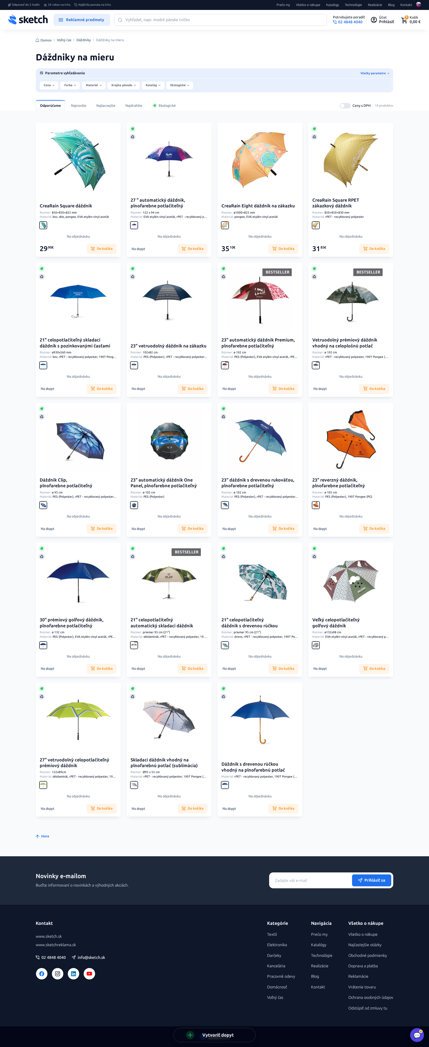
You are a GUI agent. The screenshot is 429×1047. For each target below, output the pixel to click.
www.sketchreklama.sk (56, 944)
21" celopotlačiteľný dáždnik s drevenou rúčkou (249, 622)
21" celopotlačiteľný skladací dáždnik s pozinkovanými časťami (75, 342)
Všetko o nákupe (308, 5)
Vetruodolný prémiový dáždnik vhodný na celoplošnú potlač (344, 342)
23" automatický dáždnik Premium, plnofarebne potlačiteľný (258, 342)
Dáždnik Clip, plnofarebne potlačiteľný (66, 482)
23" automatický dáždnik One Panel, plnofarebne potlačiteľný (164, 482)
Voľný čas (64, 40)
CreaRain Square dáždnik (66, 206)
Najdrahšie (133, 106)
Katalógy (332, 5)
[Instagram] (58, 974)
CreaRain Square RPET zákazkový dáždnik (335, 203)
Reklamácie (358, 976)
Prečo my (283, 5)
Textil (272, 934)
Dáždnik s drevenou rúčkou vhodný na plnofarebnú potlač (253, 767)
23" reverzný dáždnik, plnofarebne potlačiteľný (338, 482)
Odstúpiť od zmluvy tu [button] (367, 1008)
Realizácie (375, 5)
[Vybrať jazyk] (418, 5)
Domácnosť (277, 987)
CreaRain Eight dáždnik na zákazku (258, 206)
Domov (46, 40)
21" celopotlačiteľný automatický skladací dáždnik (162, 622)
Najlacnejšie (105, 106)
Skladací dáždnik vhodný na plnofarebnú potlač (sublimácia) (164, 762)
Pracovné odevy (281, 976)
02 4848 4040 (53, 957)
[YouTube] (89, 974)
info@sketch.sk (91, 957)
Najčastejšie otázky (365, 944)
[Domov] (28, 20)
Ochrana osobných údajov (370, 997)
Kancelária (276, 966)
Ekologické (167, 106)
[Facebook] (42, 974)
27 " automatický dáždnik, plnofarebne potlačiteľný (158, 203)
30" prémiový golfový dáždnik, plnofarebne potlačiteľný (71, 622)
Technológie (353, 5)
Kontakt (406, 5)
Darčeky (274, 955)
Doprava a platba (363, 966)
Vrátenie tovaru (362, 987)
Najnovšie (78, 106)
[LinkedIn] (73, 974)
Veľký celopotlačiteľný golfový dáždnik (336, 622)
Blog (391, 5)
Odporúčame (50, 106)
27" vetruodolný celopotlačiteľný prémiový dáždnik (74, 762)
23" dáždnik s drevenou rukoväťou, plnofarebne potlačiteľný (257, 482)
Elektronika (277, 944)
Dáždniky (83, 40)
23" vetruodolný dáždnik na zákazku (169, 346)
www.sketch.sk (49, 936)
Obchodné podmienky (367, 955)
